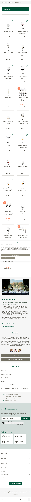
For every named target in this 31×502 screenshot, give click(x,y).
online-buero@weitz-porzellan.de (15, 359)
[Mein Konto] (2, 499)
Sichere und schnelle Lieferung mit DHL (13, 398)
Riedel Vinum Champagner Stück (8, 98)
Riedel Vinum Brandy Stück (8, 122)
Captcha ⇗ (20, 424)
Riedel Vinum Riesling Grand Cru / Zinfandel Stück (22, 54)
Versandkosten (26, 491)
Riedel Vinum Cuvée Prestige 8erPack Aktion (23, 99)
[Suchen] (20, 499)
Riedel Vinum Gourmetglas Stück (22, 212)
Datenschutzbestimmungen (23, 242)
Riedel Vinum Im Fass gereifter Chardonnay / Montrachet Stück (23, 146)
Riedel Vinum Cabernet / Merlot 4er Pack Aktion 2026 (8, 213)
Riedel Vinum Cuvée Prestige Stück (8, 53)
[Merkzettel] (14, 499)
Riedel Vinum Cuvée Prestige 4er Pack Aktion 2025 (23, 237)
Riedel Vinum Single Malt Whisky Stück (22, 167)
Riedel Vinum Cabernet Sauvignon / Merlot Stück (8, 76)
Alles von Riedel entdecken (8, 323)
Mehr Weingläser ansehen (8, 326)
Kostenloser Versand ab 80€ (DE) (11, 394)
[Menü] (29, 499)
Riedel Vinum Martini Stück (8, 145)
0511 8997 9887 (15, 355)
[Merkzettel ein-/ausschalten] (12, 21)
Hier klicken (14, 423)
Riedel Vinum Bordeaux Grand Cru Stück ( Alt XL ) (23, 32)
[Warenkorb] (24, 499)
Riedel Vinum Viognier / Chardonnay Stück (23, 122)
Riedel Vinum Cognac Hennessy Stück (8, 189)
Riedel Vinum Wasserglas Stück (8, 31)
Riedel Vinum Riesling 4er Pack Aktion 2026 (8, 260)
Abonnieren (25, 418)
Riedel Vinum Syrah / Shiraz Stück (8, 236)
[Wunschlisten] (8, 499)
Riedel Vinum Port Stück (8, 167)
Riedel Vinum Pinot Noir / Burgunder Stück (22, 76)
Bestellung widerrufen (15, 483)
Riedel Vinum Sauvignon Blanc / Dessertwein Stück (22, 190)
